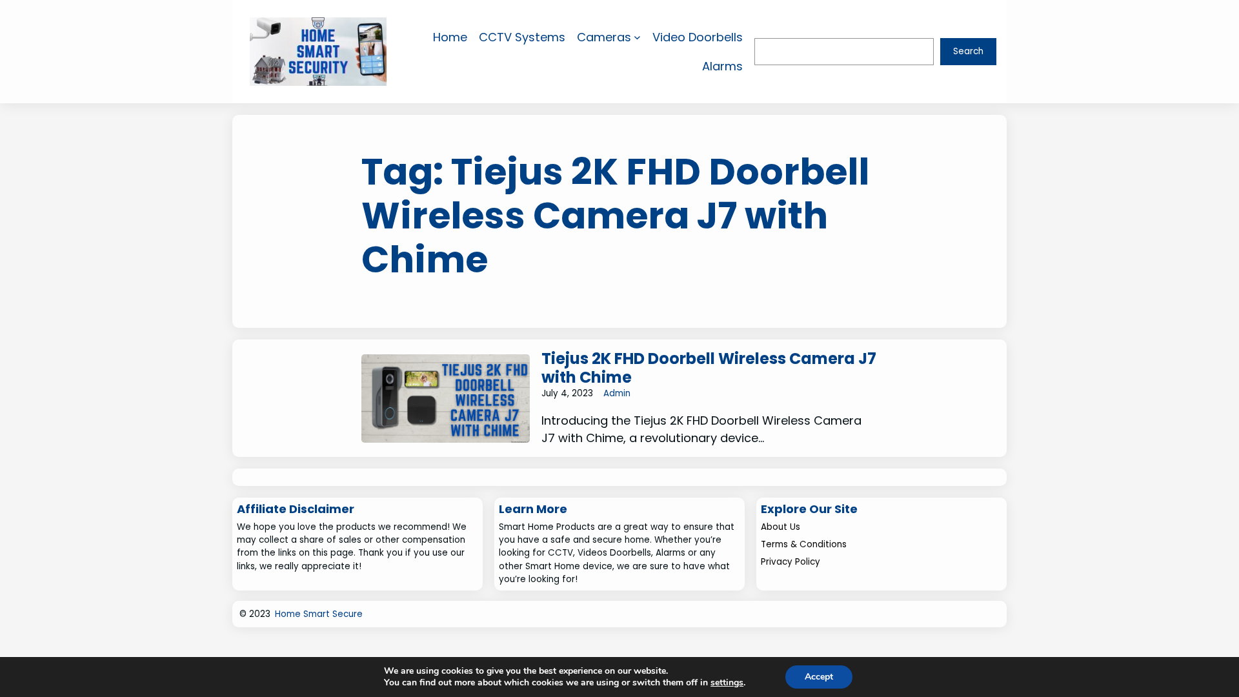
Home (450, 37)
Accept (819, 677)
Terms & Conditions (804, 544)
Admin (616, 393)
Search (968, 51)
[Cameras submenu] (637, 37)
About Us (780, 527)
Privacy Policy (790, 562)
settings (726, 683)
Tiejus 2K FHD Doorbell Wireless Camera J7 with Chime (708, 368)
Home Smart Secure (319, 614)
